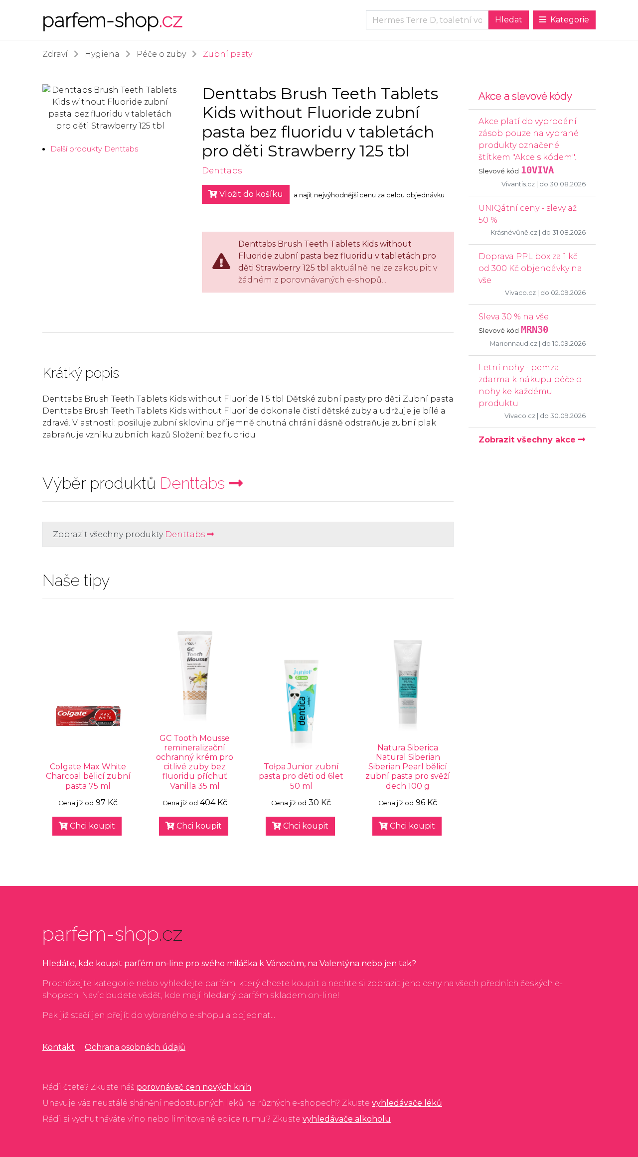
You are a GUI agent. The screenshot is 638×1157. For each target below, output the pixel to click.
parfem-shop (112, 19)
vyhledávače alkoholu (347, 1119)
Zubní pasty (227, 54)
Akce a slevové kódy (525, 96)
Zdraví (55, 54)
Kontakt (58, 1047)
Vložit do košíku (250, 194)
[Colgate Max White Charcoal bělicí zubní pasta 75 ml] (88, 716)
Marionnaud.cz (513, 343)
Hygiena (102, 54)
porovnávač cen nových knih (194, 1087)
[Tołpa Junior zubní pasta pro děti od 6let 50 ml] (301, 705)
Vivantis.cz (518, 184)
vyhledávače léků (407, 1103)
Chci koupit (91, 826)
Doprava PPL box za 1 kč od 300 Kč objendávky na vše (530, 268)
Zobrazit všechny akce (528, 439)
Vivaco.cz (520, 292)
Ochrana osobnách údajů (135, 1047)
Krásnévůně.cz (513, 232)
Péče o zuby (161, 54)
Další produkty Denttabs (94, 149)
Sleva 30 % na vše (513, 316)
